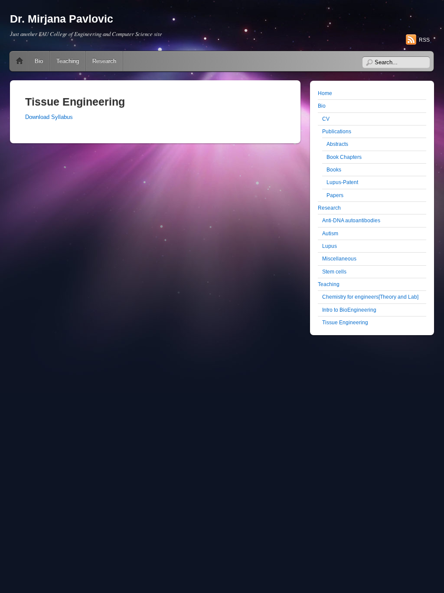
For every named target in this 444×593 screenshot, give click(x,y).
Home (19, 61)
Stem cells (334, 271)
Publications (336, 131)
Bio (39, 61)
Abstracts (337, 144)
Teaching (67, 61)
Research (104, 61)
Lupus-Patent (342, 182)
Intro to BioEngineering (349, 310)
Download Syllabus (49, 117)
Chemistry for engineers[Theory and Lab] (370, 297)
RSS (424, 40)
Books (333, 169)
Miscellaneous (339, 258)
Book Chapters (344, 157)
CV (326, 119)
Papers (334, 195)
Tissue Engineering (345, 322)
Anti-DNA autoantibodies (351, 220)
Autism (330, 233)
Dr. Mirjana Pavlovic (61, 19)
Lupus (329, 246)
